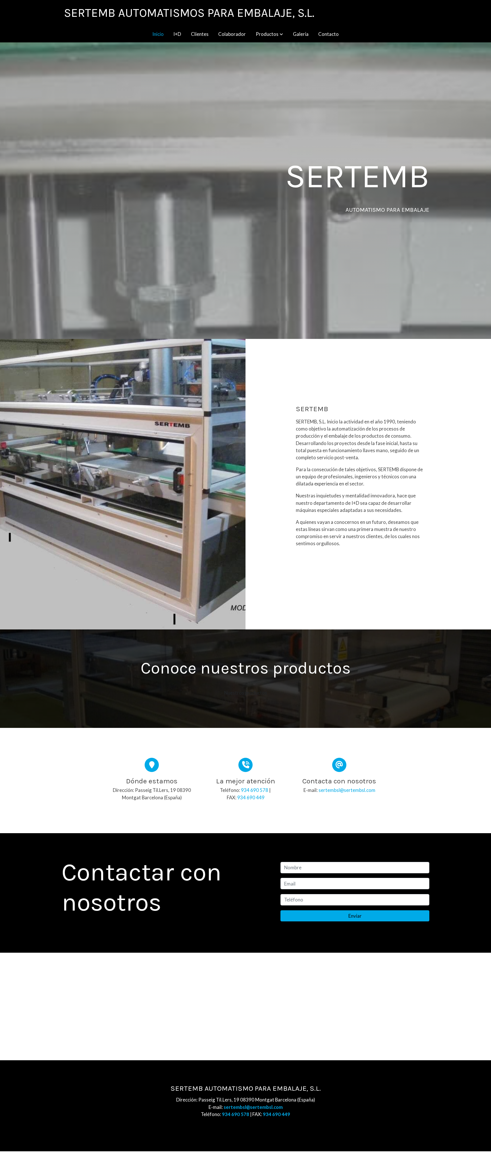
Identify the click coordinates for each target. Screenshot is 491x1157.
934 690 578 (254, 790)
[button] (269, 34)
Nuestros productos (245, 693)
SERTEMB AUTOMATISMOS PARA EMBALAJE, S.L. (189, 13)
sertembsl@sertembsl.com (347, 790)
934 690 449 (251, 797)
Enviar (355, 916)
